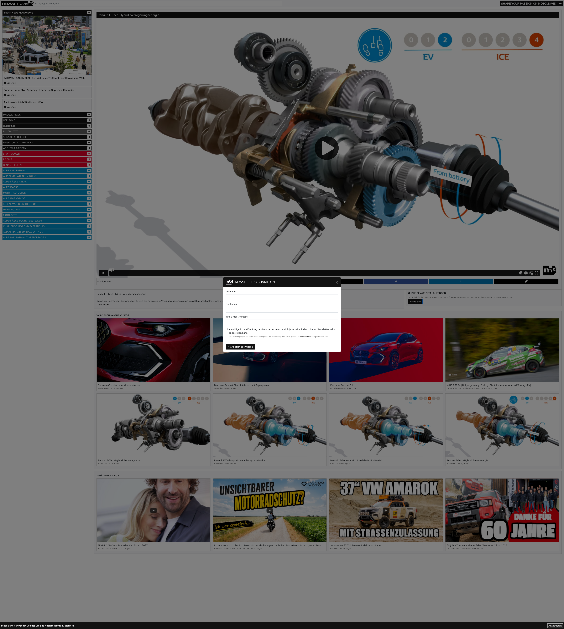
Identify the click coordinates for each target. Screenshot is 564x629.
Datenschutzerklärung (307, 337)
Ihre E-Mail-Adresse (237, 316)
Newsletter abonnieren (240, 346)
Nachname (232, 304)
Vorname (231, 291)
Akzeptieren (555, 625)
